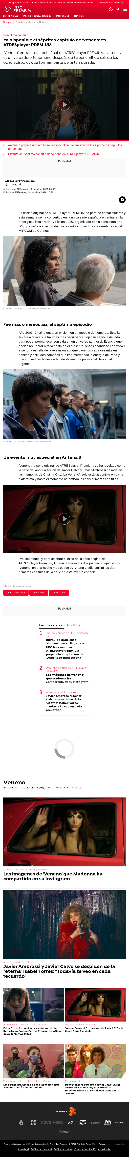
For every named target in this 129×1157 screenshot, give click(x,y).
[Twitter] (6, 184)
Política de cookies (63, 1149)
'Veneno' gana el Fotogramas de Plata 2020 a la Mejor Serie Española (94, 1030)
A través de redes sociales (62, 692)
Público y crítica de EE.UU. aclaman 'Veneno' (67, 634)
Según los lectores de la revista (81, 1024)
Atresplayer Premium (14, 22)
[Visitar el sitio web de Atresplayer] (120, 1122)
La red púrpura (103, 2)
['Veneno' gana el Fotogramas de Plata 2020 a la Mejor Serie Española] (95, 1005)
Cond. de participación (85, 1149)
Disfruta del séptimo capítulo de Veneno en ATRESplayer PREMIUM (54, 154)
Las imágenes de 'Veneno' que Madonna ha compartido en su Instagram (67, 678)
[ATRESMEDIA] (64, 1111)
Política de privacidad (41, 1149)
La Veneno (38, 592)
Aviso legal (23, 1149)
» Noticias (42, 22)
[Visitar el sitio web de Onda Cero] (83, 1122)
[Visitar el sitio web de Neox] (34, 1122)
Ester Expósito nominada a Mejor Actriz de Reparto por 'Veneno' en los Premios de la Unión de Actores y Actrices (32, 1031)
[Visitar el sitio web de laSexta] (21, 1122)
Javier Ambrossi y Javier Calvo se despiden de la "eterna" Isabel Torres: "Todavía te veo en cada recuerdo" (64, 703)
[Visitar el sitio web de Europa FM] (95, 1122)
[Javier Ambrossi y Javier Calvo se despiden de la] (64, 925)
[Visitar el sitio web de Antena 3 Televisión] (9, 1123)
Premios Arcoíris (73, 1081)
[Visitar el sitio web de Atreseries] (71, 1122)
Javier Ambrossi (16, 592)
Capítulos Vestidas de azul (43, 2)
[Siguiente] (123, 3)
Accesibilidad (104, 1149)
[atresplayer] (111, 9)
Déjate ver (116, 2)
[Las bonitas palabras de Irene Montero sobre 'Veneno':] (33, 1061)
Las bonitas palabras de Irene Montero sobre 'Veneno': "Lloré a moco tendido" (31, 1086)
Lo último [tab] (74, 625)
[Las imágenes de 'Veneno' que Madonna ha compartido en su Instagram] (64, 832)
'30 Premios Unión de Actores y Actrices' (25, 1024)
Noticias (79, 16)
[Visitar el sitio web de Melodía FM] (108, 1122)
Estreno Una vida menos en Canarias (76, 2)
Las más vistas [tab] (50, 625)
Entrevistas (10, 16)
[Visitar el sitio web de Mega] (58, 1122)
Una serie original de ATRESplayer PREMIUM (66, 669)
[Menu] (124, 9)
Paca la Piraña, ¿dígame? (37, 16)
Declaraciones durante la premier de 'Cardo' (26, 1081)
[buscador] (118, 9)
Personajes (62, 16)
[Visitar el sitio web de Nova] (46, 1122)
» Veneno (31, 22)
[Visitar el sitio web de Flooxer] (64, 1131)
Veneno (14, 782)
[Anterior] (5, 3)
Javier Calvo (58, 592)
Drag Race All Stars (18, 2)
